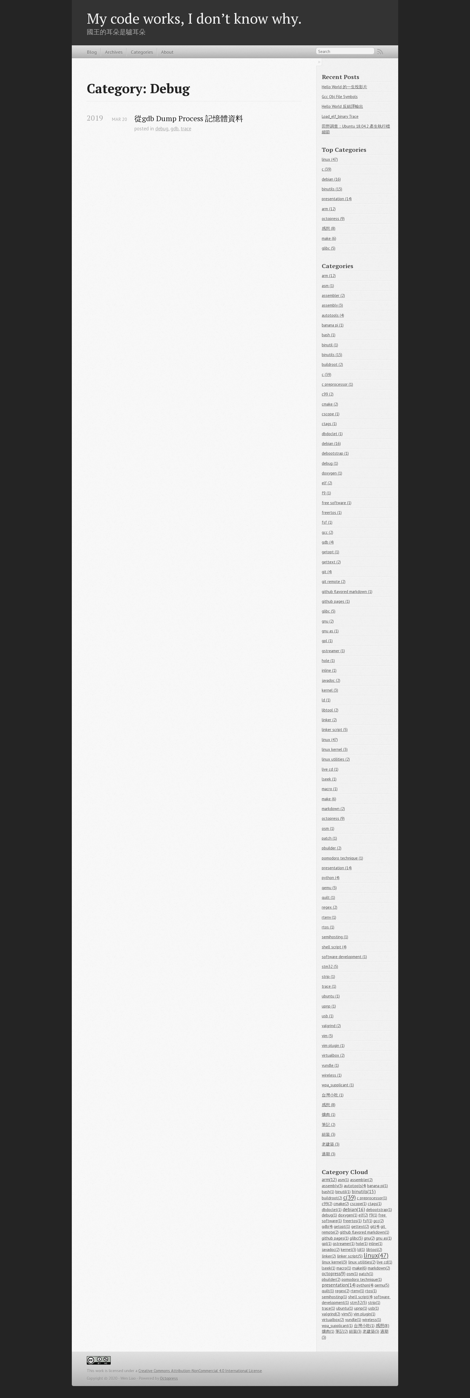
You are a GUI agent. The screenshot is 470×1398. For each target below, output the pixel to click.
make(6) (359, 1268)
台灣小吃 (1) (333, 1095)
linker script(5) (350, 1256)
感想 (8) (328, 228)
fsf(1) (367, 1220)
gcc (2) (327, 532)
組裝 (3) (328, 1134)
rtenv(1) (357, 1290)
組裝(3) (355, 1331)
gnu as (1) (330, 631)
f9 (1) (326, 493)
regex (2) (329, 907)
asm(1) (343, 1179)
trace (186, 128)
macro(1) (343, 1268)
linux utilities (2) (336, 759)
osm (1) (328, 828)
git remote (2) (333, 581)
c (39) (326, 169)
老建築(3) (371, 1331)
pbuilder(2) (331, 1279)
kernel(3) (348, 1249)
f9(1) (373, 1215)
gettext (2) (331, 562)
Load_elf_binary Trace (340, 116)
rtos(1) (371, 1290)
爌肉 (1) (328, 1114)
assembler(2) (361, 1179)
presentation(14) (338, 1285)
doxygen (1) (332, 473)
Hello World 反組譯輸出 (342, 106)
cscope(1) (358, 1203)
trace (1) (329, 986)
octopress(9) (333, 1274)
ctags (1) (329, 423)
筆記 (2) (328, 1124)
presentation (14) (337, 198)
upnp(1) (360, 1308)
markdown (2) (333, 808)
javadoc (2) (331, 680)
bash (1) (328, 334)
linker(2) (329, 1256)
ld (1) (326, 700)
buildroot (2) (332, 364)
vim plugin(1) (364, 1313)
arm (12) (329, 208)
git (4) (327, 571)
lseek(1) (328, 1268)
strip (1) (328, 976)
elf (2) (327, 482)
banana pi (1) (333, 325)
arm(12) (329, 1180)
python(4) (365, 1285)
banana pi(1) (377, 1185)
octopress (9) (333, 218)
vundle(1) (353, 1319)
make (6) (329, 238)
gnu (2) (328, 621)
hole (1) (328, 660)
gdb (174, 128)
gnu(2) (369, 1238)
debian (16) (331, 179)
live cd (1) (330, 769)
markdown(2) (379, 1268)
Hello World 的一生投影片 (344, 86)
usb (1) (327, 1015)
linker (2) (329, 719)
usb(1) (373, 1308)
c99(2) (327, 1203)
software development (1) (344, 956)
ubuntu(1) (344, 1308)
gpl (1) (327, 640)
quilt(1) (328, 1290)
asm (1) (328, 285)
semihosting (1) (335, 936)
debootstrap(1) (379, 1209)
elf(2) (363, 1215)
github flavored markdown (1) (347, 591)
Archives (114, 52)
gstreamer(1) (344, 1243)
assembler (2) (333, 295)
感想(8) (382, 1325)
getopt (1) (330, 551)
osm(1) (352, 1273)
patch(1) (366, 1273)
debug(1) (329, 1215)
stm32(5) (358, 1302)
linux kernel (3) (335, 749)
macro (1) (330, 788)
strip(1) (374, 1302)
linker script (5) (335, 729)
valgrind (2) (331, 1025)
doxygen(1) (347, 1215)
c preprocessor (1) (337, 384)
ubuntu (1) (331, 996)
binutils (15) (332, 189)
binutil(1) (343, 1191)
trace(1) (328, 1308)
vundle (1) (330, 1065)
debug (161, 128)
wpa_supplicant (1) (338, 1084)
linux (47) (330, 159)
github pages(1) (335, 1238)
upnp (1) (329, 1006)
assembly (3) (332, 305)
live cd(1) (384, 1262)
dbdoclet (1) (332, 433)
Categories (142, 52)
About (167, 52)
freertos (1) (332, 512)
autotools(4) (355, 1185)
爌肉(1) (328, 1331)
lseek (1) (329, 779)
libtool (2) (330, 710)
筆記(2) (341, 1331)
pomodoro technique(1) (362, 1279)
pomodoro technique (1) (342, 858)
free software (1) (336, 502)
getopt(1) (342, 1226)
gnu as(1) (384, 1238)
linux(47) (376, 1255)
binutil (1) (330, 344)
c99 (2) (327, 394)
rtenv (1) (329, 917)
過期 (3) (328, 1153)
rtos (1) (328, 927)
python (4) (330, 877)
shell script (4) (334, 946)
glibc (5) (328, 248)
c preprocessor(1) (372, 1197)
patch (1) (329, 838)
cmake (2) (330, 404)
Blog (92, 52)
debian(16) (354, 1209)
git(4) (374, 1226)
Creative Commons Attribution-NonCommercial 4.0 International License (200, 1370)
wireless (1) (332, 1075)
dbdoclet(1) (332, 1209)
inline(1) (375, 1243)
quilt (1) (328, 897)
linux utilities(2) (362, 1262)
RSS (380, 52)
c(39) (349, 1197)
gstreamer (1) (333, 650)
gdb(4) (327, 1226)
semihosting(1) (334, 1296)
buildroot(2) (332, 1197)
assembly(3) (332, 1185)
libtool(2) (374, 1249)
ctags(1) (375, 1203)
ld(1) (361, 1249)
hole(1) (362, 1243)
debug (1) (330, 463)
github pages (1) (336, 601)
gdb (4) (328, 542)
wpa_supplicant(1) (337, 1325)
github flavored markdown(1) (364, 1232)
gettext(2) (360, 1226)
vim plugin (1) (333, 1045)
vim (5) (327, 1035)
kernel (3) (330, 690)
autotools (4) (333, 315)
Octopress (169, 1378)
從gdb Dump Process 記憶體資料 (188, 118)
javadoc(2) (331, 1249)
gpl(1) (327, 1243)
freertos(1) (352, 1220)
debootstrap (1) (335, 453)
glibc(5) (356, 1238)
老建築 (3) (330, 1144)
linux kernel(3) (334, 1262)
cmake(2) (341, 1203)
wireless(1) (371, 1319)
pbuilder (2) (331, 848)
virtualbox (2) (333, 1055)
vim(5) (346, 1313)
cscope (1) (330, 413)
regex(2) (342, 1290)
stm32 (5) (330, 966)
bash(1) (328, 1191)
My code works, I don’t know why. (194, 18)
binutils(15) (364, 1191)
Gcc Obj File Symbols (340, 96)
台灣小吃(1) (364, 1325)
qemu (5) (329, 887)
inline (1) (329, 670)
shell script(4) (360, 1296)
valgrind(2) (331, 1313)
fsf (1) (327, 522)
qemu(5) (382, 1285)
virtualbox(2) (333, 1319)
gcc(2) (378, 1220)
